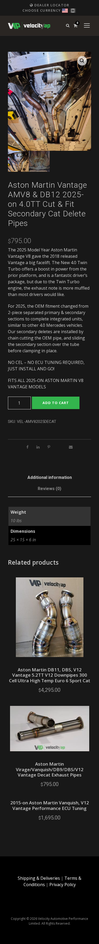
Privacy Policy (62, 884)
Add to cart (56, 402)
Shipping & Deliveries (39, 878)
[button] (82, 61)
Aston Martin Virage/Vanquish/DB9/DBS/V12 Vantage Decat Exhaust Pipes (49, 769)
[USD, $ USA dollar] (65, 10)
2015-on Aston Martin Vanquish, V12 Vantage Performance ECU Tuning (49, 805)
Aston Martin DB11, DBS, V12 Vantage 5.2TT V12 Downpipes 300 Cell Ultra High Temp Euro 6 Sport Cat (49, 675)
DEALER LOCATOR (51, 5)
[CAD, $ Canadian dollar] (73, 10)
